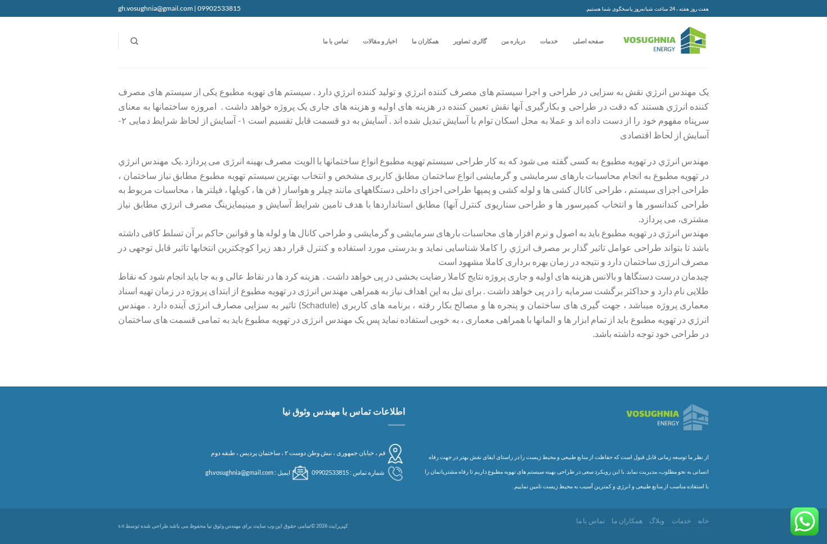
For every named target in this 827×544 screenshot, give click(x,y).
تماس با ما (335, 40)
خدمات (549, 40)
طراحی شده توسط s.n (143, 526)
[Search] (134, 41)
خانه (703, 520)
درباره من (513, 40)
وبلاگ (656, 520)
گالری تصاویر (469, 40)
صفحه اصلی (588, 40)
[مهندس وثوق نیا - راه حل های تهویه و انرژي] (665, 42)
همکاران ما (425, 40)
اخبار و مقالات (380, 40)
